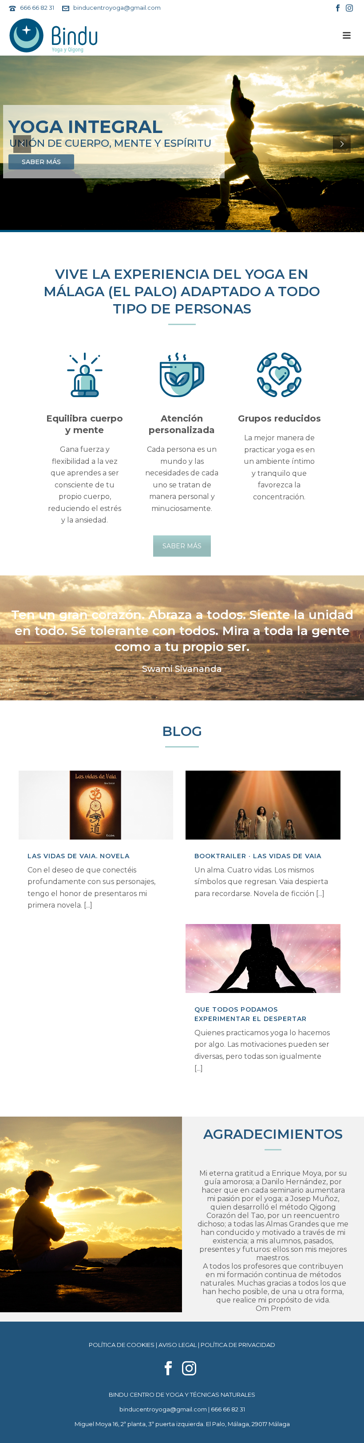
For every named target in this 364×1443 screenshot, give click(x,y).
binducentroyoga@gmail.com (117, 7)
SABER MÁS (182, 546)
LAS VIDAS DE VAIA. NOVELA (79, 856)
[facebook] (168, 1368)
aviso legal (177, 1344)
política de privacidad (238, 1344)
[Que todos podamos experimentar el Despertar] (263, 958)
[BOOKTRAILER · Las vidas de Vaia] (263, 805)
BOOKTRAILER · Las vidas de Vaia (257, 856)
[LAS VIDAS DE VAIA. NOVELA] (96, 805)
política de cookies (121, 1344)
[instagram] (189, 1368)
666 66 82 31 (37, 7)
